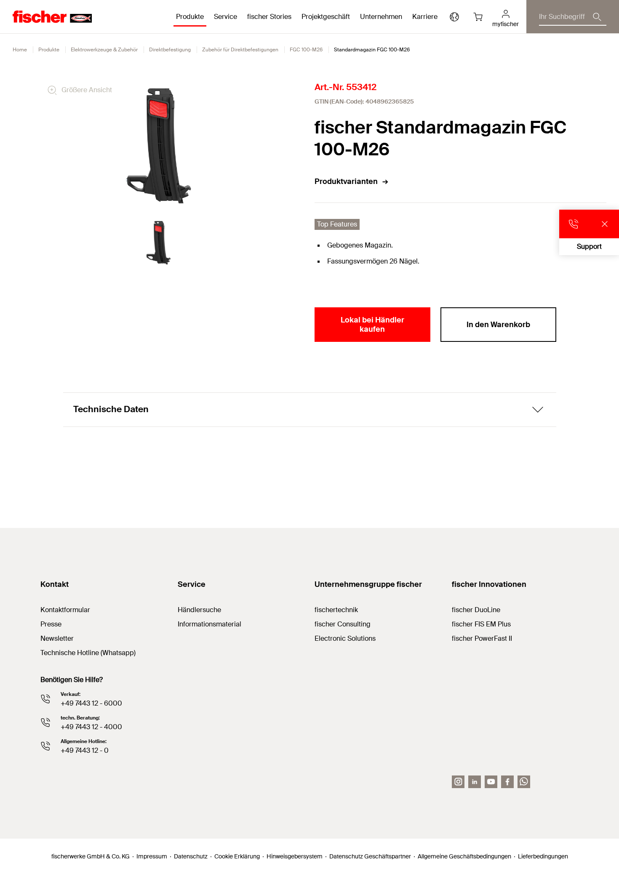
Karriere (425, 16)
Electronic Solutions (345, 638)
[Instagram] (458, 781)
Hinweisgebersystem (295, 856)
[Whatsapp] (524, 781)
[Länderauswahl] (454, 17)
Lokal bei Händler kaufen (372, 324)
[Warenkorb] (478, 17)
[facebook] (507, 781)
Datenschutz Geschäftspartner (370, 856)
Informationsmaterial (209, 624)
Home (20, 49)
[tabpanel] (158, 242)
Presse (50, 624)
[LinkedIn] (474, 781)
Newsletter (57, 638)
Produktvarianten (346, 181)
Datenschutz (191, 856)
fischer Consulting (343, 624)
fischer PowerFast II (482, 638)
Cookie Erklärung (237, 856)
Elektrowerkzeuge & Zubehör (104, 49)
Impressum (151, 856)
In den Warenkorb (498, 325)
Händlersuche (199, 609)
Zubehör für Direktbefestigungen (240, 49)
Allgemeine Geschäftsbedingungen (464, 856)
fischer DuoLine (476, 609)
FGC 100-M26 (306, 49)
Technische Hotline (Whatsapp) (88, 652)
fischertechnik (336, 609)
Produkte (48, 49)
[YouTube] (491, 781)
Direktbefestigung (170, 49)
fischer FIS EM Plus (481, 624)
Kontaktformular (65, 609)
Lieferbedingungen (543, 856)
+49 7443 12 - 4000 (91, 726)
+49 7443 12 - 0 (85, 750)
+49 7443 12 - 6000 (91, 703)
